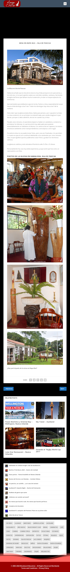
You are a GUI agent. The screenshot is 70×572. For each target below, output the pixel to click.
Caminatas (54, 527)
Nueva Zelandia (55, 543)
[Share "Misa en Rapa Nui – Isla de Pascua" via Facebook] (30, 380)
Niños (33, 543)
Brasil (45, 527)
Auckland (49, 523)
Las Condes (37, 539)
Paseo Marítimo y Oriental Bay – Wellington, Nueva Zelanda (19, 423)
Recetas (27, 547)
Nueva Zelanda (42, 543)
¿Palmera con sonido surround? (19, 497)
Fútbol (45, 535)
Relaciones (47, 547)
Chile (8, 531)
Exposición (30, 535)
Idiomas (16, 539)
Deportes (35, 531)
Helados (54, 535)
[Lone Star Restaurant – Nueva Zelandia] (19, 438)
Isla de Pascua (26, 539)
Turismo (19, 551)
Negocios (24, 543)
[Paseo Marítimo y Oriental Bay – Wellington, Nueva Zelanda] (19, 410)
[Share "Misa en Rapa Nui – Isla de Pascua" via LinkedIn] (41, 380)
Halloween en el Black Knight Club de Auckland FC (24, 465)
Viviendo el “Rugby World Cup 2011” (48, 450)
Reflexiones (37, 547)
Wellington (45, 551)
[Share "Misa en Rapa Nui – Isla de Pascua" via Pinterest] (38, 380)
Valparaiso (28, 551)
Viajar (36, 551)
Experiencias (19, 535)
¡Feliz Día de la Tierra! (16, 515)
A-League (18, 523)
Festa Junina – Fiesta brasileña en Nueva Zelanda (24, 474)
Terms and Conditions (29, 568)
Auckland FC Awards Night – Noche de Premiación (24, 488)
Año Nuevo (21, 527)
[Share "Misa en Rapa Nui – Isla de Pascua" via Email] (45, 380)
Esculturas (46, 531)
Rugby (56, 547)
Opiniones (9, 547)
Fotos (38, 535)
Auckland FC (10, 527)
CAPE (61, 527)
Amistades (27, 523)
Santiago (9, 551)
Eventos (9, 535)
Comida (15, 531)
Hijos (61, 535)
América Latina (38, 523)
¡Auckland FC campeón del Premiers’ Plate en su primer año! (28, 510)
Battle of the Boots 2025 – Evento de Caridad (23, 470)
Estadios (55, 531)
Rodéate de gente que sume (18, 492)
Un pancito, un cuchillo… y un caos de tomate (23, 483)
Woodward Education (27, 566)
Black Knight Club (34, 527)
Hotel (8, 539)
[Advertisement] (35, 21)
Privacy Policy (44, 568)
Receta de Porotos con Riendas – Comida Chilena (24, 479)
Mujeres (47, 539)
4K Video (9, 523)
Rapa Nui (19, 547)
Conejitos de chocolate (16, 506)
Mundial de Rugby (12, 543)
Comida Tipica (25, 531)
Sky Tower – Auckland (45, 422)
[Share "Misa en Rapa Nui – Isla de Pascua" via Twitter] (34, 380)
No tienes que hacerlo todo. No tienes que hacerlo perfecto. (28, 501)
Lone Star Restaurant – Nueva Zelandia (18, 453)
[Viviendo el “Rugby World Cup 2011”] (50, 437)
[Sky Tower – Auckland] (50, 410)
